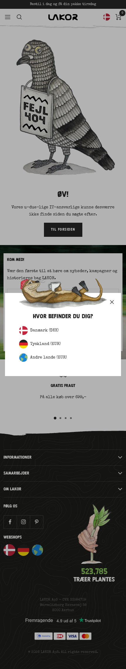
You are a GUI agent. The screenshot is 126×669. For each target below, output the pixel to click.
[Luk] (112, 302)
